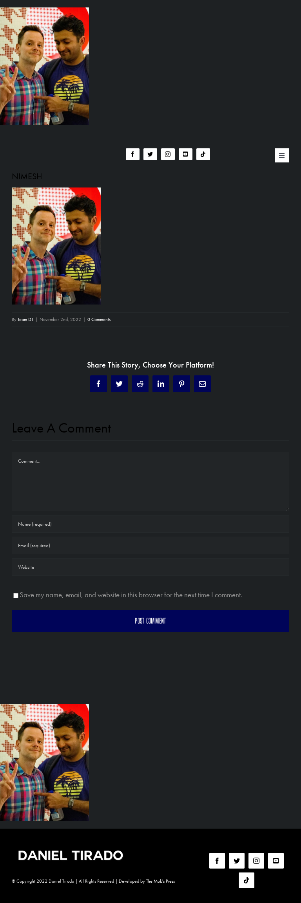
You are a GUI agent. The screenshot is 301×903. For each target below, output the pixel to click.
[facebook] (133, 154)
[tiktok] (203, 154)
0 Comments (99, 319)
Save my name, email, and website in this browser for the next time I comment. (131, 595)
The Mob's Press (160, 881)
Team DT (25, 319)
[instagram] (168, 154)
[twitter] (150, 154)
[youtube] (185, 154)
